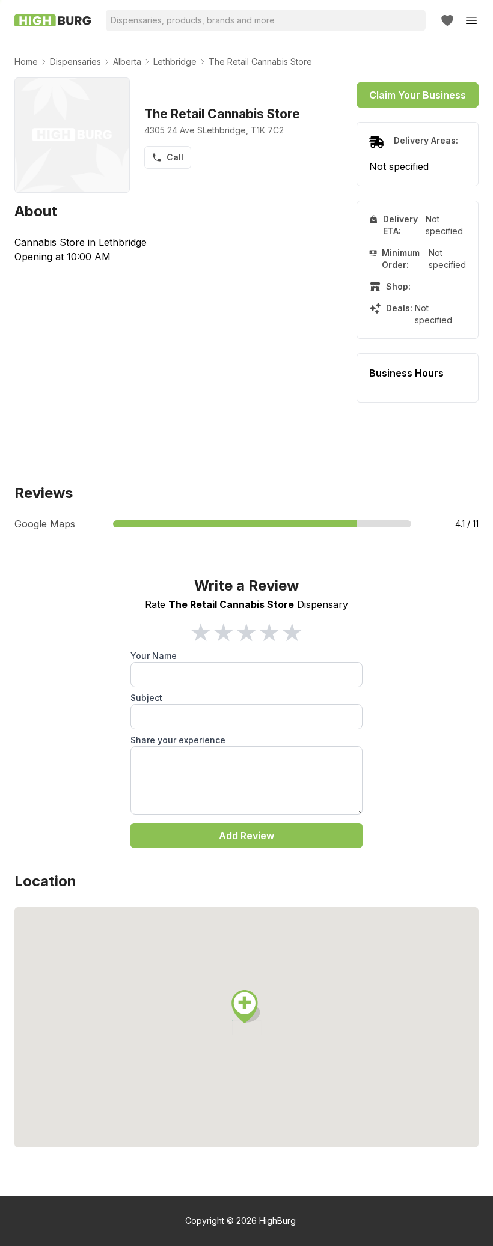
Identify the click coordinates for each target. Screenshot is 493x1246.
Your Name (153, 656)
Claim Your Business (417, 95)
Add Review (246, 836)
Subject (146, 698)
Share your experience (177, 740)
